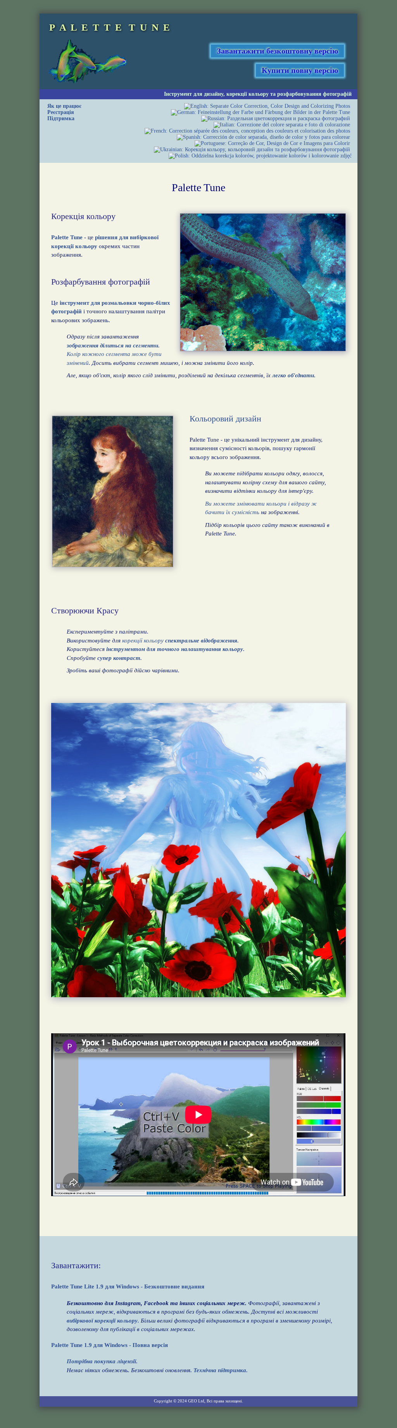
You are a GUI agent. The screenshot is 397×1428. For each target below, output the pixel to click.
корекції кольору (247, 94)
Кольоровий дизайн (225, 418)
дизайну (213, 94)
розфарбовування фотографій (314, 94)
